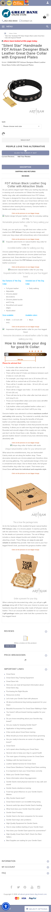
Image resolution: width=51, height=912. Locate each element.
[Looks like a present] (25, 574)
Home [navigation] (5, 33)
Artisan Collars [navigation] (13, 33)
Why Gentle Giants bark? (15, 798)
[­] (47, 26)
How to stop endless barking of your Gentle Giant (24, 827)
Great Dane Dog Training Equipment (20, 678)
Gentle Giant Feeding (14, 812)
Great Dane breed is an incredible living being (23, 802)
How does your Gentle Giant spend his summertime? (26, 830)
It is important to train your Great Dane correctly (24, 771)
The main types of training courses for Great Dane (25, 756)
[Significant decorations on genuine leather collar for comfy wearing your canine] (25, 445)
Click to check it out (25, 153)
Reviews (25, 176)
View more (10, 646)
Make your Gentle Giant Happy (18, 774)
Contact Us (27, 21)
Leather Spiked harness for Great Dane (21, 764)
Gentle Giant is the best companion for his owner (24, 816)
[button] (5, 906)
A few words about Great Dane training (20, 732)
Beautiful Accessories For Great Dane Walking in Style (26, 708)
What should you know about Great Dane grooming (25, 736)
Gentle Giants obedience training (18, 788)
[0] (44, 18)
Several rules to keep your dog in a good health (24, 753)
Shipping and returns (25, 171)
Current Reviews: (8, 156)
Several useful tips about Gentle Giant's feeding (24, 805)
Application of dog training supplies (19, 728)
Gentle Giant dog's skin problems (18, 820)
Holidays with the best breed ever (18, 760)
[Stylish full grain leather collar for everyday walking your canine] (25, 243)
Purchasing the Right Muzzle (17, 691)
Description (25, 167)
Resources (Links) (13, 695)
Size (3, 122)
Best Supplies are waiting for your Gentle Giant (23, 840)
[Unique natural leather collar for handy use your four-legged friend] (25, 270)
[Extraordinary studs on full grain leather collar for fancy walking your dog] (25, 331)
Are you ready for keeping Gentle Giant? (21, 725)
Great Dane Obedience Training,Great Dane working (26, 767)
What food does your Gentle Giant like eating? (23, 809)
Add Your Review (24, 156)
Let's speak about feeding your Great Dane (22, 749)
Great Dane (10, 674)
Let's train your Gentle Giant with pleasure (22, 698)
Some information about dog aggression (21, 778)
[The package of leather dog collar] (25, 497)
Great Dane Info (12, 681)
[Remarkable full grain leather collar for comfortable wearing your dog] (25, 217)
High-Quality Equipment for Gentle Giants (21, 823)
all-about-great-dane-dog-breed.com (32, 894)
